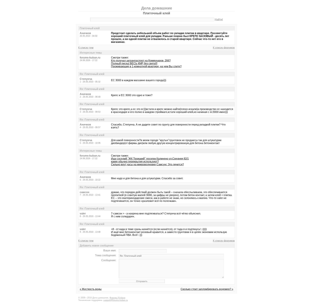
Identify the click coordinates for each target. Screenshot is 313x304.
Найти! (219, 19)
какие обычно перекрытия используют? (135, 161)
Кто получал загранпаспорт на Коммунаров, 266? (141, 60)
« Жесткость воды (91, 289)
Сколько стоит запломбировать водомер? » (207, 289)
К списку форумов (224, 47)
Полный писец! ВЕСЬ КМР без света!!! (134, 63)
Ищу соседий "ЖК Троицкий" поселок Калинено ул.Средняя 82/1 (150, 158)
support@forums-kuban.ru (115, 300)
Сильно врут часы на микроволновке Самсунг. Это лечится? (147, 164)
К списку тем (85, 47)
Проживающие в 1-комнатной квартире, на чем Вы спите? (146, 66)
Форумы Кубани (117, 298)
